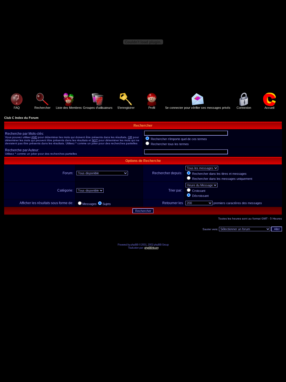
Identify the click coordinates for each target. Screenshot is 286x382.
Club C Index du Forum (21, 117)
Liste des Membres (69, 107)
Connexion (244, 107)
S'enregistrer (126, 107)
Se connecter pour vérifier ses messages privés (197, 107)
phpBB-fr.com (151, 247)
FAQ (17, 107)
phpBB (134, 244)
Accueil (269, 107)
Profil (151, 107)
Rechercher (42, 107)
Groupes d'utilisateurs (98, 107)
